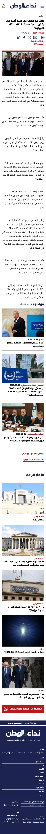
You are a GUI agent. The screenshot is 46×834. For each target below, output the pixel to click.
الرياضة (41, 780)
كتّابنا (42, 758)
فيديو (42, 795)
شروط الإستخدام (39, 819)
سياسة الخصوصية (38, 822)
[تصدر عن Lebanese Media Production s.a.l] (23, 733)
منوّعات (41, 784)
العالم (41, 16)
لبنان (42, 749)
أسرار (25, 753)
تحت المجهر (40, 762)
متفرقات (20, 753)
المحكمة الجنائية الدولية (33, 459)
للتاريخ (41, 791)
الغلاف (42, 753)
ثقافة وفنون (39, 776)
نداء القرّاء (13, 753)
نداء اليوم (36, 753)
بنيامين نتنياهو (37, 453)
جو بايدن (25, 453)
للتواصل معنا (27, 822)
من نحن (42, 816)
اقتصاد (41, 769)
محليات (30, 753)
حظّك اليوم (40, 787)
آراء (43, 765)
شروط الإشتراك (26, 819)
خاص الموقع (5, 753)
